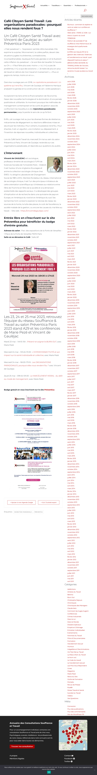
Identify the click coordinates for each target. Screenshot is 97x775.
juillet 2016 (71, 412)
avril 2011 (70, 581)
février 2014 (71, 491)
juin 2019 (70, 316)
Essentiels (67, 5)
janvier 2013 (71, 527)
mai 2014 (70, 483)
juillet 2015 (71, 445)
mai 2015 (70, 450)
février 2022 (71, 229)
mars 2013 (71, 521)
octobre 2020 (72, 273)
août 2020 (71, 278)
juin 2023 (70, 185)
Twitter (67, 761)
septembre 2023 (73, 177)
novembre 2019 (73, 303)
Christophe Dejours (74, 600)
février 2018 (71, 360)
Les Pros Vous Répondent (77, 666)
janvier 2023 (71, 199)
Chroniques (71, 603)
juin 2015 (70, 447)
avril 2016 (70, 420)
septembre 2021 (73, 243)
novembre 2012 (73, 532)
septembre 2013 (73, 505)
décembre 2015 (73, 431)
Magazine (71, 671)
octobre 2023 (72, 174)
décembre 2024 (73, 136)
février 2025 (71, 131)
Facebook (68, 759)
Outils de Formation (75, 679)
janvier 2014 (71, 494)
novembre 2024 (73, 139)
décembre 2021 (73, 234)
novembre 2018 (73, 335)
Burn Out (71, 597)
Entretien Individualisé (76, 630)
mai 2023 (70, 188)
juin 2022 (70, 218)
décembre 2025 (73, 103)
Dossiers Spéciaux (74, 625)
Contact (67, 756)
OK (49, 772)
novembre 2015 (73, 434)
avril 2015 (70, 453)
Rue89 (69, 687)
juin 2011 (70, 576)
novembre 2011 (73, 565)
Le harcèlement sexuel (76, 663)
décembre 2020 (73, 267)
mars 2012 (71, 554)
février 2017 (71, 393)
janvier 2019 (71, 330)
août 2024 (71, 147)
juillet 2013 (71, 510)
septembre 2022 (73, 210)
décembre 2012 (73, 529)
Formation (71, 641)
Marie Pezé (71, 674)
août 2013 (71, 508)
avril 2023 (70, 191)
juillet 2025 (71, 117)
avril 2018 (70, 355)
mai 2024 (70, 155)
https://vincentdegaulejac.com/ (34, 211)
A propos (13, 756)
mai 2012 (70, 549)
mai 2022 (70, 221)
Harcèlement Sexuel (75, 644)
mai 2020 (70, 286)
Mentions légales (17, 759)
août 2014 (71, 475)
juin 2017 (70, 382)
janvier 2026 (72, 101)
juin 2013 (70, 513)
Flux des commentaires (76, 712)
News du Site (72, 676)
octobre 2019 (72, 305)
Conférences (72, 614)
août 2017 (71, 376)
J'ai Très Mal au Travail (75, 652)
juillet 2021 (71, 248)
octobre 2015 (72, 437)
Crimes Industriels (74, 616)
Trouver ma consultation (22, 746)
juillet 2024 (71, 150)
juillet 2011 (71, 573)
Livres (69, 668)
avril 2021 (70, 256)
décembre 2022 (73, 202)
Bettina (70, 595)
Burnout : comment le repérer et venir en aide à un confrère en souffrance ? (79, 27)
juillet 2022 (71, 215)
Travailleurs (56, 5)
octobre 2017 (72, 371)
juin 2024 (70, 152)
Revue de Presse (73, 685)
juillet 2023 (71, 183)
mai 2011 (70, 579)
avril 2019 (70, 322)
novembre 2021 (73, 237)
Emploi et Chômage (75, 627)
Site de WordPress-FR (75, 714)
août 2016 (71, 409)
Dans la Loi (71, 619)
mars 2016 (71, 423)
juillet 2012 (71, 543)
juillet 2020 (71, 281)
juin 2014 (70, 480)
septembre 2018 (73, 341)
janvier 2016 (71, 428)
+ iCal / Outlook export (49, 502)
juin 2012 (70, 546)
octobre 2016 (72, 404)
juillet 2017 (71, 379)
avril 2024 (71, 158)
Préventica (11, 221)
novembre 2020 (73, 270)
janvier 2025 (71, 133)
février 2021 (71, 262)
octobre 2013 (72, 502)
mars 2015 (71, 456)
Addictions (71, 589)
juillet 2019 (71, 314)
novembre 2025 (73, 106)
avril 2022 (70, 224)
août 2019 (71, 311)
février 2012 (71, 557)
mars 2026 (71, 95)
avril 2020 (71, 289)
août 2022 (71, 213)
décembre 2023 (73, 169)
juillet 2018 (71, 346)
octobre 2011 (72, 568)
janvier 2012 (71, 559)
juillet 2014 (71, 478)
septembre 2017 (73, 374)
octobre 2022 (72, 207)
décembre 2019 (73, 300)
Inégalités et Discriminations (78, 649)
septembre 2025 (73, 111)
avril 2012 (70, 551)
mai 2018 (70, 352)
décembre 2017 (73, 365)
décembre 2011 (73, 562)
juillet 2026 (71, 84)
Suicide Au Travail (74, 693)
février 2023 (71, 196)
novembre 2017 (73, 368)
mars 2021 (71, 259)
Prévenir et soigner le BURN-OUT (41, 342)
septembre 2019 (73, 308)
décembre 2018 (73, 333)
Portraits (70, 682)
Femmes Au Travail (74, 636)
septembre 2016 (73, 406)
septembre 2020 (73, 275)
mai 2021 (70, 254)
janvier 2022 (71, 232)
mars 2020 (71, 292)
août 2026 (71, 81)
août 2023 (71, 180)
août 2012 (71, 540)
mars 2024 (71, 161)
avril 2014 (70, 486)
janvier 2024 (72, 166)
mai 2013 (70, 516)
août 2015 (71, 442)
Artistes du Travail (74, 592)
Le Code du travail (74, 660)
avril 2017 (70, 387)
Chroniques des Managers (77, 605)
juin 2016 (70, 415)
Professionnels (80, 5)
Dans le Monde (73, 622)
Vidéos (70, 696)
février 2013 (71, 524)
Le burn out (71, 657)
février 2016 (71, 426)
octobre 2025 (72, 109)
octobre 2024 (72, 142)
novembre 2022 (73, 204)
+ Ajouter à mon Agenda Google (21, 502)
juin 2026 (70, 87)
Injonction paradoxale (23, 512)
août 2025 (71, 114)
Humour (70, 646)
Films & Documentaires (76, 638)
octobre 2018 (72, 338)
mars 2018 (71, 357)
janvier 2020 (72, 297)
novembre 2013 (73, 499)
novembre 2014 (73, 467)
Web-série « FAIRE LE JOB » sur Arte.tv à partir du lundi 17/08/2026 (79, 35)
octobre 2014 (72, 469)
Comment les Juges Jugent (78, 611)
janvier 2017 (71, 396)
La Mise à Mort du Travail (76, 655)
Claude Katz (71, 608)
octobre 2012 (72, 535)
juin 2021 (70, 251)
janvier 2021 (71, 264)
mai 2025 (70, 122)
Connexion (71, 706)
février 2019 (71, 327)
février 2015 (71, 458)
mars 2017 (71, 390)
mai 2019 (70, 319)
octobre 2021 (72, 240)
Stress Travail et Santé (75, 690)
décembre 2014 (73, 464)
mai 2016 (70, 417)
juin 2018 (70, 349)
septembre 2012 (73, 538)
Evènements (72, 633)
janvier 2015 (71, 461)
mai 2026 (70, 90)
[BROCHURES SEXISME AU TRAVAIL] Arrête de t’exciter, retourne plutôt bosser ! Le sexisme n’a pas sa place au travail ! (80, 68)
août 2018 (71, 344)
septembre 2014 (73, 472)
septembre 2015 (73, 439)
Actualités (44, 5)
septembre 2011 (73, 570)
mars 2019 (71, 325)
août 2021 (71, 245)
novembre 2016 (73, 401)
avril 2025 (70, 125)
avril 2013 (70, 518)
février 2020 (71, 294)
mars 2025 (71, 128)
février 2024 (71, 163)
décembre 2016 (73, 398)
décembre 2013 (73, 497)
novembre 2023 (73, 172)
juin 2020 (70, 284)
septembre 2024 (73, 144)
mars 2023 (71, 193)
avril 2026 (71, 92)
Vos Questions (72, 698)
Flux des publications (75, 709)
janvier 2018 (71, 363)
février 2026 (71, 98)
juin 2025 (70, 120)
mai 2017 (70, 385)
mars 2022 (71, 226)
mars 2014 (71, 488)
